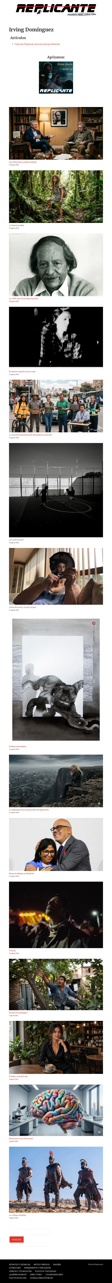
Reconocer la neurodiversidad (21, 1138)
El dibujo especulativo (17, 746)
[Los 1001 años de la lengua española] (56, 265)
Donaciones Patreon (41, 1278)
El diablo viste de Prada (18, 1076)
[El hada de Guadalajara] (56, 985)
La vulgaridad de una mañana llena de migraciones (29, 810)
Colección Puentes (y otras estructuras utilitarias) (37, 44)
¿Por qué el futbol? (16, 540)
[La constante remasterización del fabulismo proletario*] (56, 406)
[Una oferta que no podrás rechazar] (56, 134)
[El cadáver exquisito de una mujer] (56, 338)
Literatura (15, 1268)
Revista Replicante (95, 1264)
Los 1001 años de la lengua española (23, 298)
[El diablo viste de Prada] (56, 1048)
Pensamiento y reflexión (37, 1268)
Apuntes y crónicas (19, 1264)
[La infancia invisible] (56, 197)
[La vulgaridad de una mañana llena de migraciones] (56, 781)
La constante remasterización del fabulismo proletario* (30, 435)
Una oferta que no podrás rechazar (23, 162)
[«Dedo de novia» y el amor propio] (56, 577)
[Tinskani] (56, 915)
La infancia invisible (16, 225)
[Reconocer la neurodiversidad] (56, 1111)
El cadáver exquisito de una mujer (22, 371)
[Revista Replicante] (56, 10)
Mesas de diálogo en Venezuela (21, 873)
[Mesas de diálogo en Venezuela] (56, 845)
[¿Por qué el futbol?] (56, 490)
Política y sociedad (45, 1271)
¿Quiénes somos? (18, 1274)
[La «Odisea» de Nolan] (56, 1180)
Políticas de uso (18, 1278)
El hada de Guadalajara (18, 1013)
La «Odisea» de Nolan (17, 1215)
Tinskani (12, 950)
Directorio (36, 1274)
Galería (57, 1264)
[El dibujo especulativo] (56, 680)
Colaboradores (54, 1274)
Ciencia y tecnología (20, 1271)
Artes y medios (41, 1264)
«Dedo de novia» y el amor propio (22, 607)
